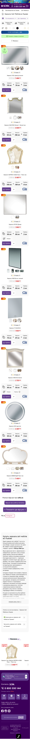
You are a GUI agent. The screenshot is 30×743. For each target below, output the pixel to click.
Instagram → (10, 516)
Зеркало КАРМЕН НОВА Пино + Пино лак (14, 175)
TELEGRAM (11, 698)
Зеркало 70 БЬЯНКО (15, 328)
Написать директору (5, 728)
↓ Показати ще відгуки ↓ (15, 509)
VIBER (4, 698)
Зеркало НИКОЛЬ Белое (15, 377)
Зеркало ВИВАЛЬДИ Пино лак (15, 476)
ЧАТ (18, 697)
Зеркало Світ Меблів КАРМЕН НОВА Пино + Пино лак (11, 661)
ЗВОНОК (24, 698)
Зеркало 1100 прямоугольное (15, 75)
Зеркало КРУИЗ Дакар (15, 224)
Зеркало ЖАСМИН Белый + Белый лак (15, 125)
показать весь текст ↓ (15, 601)
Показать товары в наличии (16, 36)
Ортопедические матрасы (11, 717)
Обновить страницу (15, 733)
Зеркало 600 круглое (15, 426)
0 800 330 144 (19, 7)
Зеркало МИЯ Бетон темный (15, 278)
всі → (19, 639)
